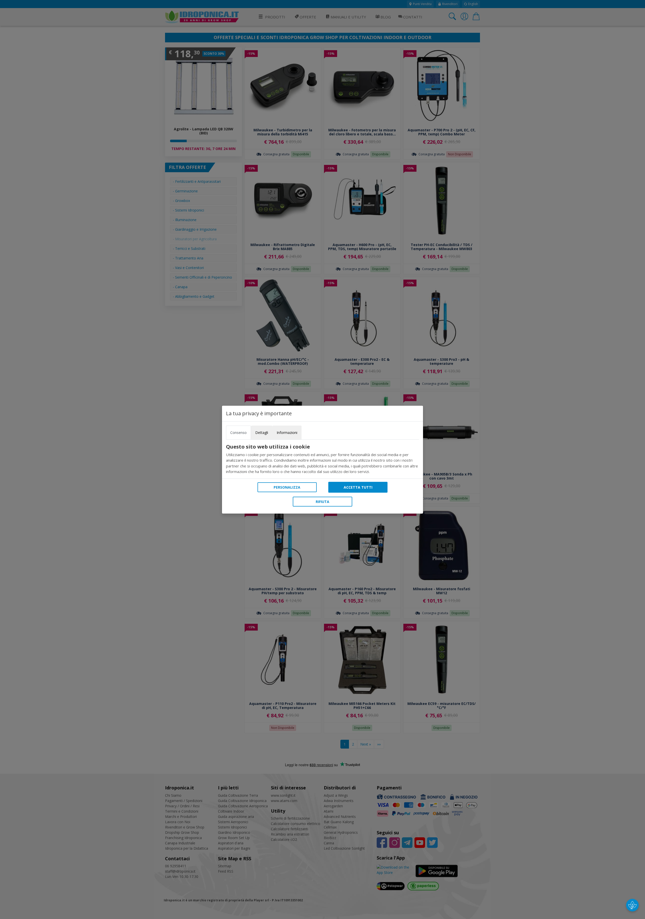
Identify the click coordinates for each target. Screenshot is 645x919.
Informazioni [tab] (287, 432)
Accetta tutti (358, 487)
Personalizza (287, 487)
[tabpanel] (322, 459)
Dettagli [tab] (261, 432)
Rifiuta (322, 501)
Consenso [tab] (238, 432)
